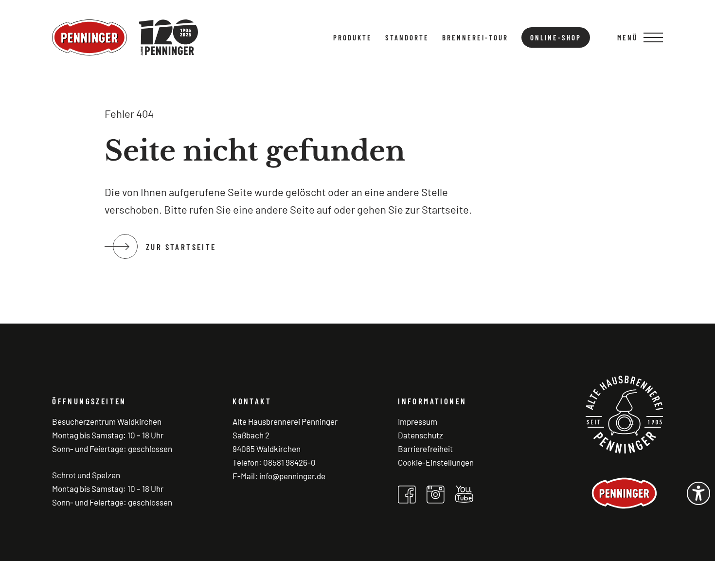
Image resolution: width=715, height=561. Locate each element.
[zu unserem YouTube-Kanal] (464, 494)
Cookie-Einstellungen (436, 462)
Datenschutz (420, 435)
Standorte (407, 37)
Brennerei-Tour (475, 37)
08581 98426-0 (289, 462)
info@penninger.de (292, 476)
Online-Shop (555, 37)
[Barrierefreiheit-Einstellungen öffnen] (698, 493)
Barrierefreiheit (425, 448)
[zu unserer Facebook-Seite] (407, 495)
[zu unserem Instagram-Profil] (436, 495)
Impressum (417, 421)
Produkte (352, 37)
